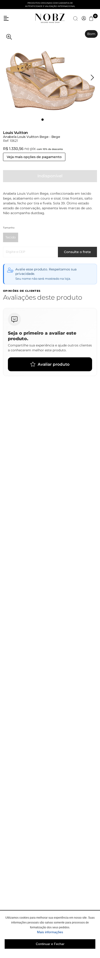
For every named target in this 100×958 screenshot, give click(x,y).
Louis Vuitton (15, 132)
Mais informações (66, 932)
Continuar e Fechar (50, 944)
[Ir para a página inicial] (50, 18)
